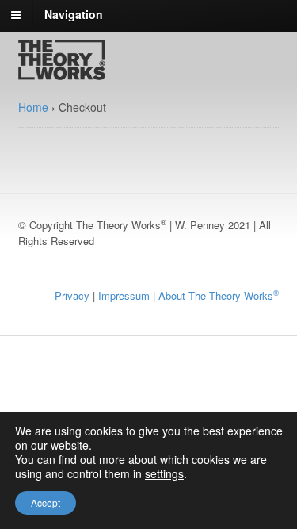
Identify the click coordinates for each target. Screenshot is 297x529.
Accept (45, 502)
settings (164, 473)
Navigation (73, 14)
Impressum (124, 295)
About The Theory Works (218, 295)
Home (33, 107)
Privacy (72, 295)
